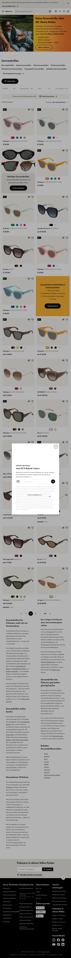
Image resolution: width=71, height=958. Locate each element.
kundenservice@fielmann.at (34, 494)
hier (50, 496)
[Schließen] (56, 447)
